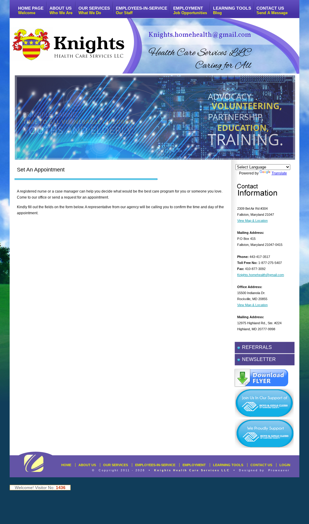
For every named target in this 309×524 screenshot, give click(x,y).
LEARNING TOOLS (232, 10)
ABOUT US (60, 10)
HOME (66, 465)
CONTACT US (272, 10)
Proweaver (279, 470)
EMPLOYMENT (190, 10)
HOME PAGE (30, 10)
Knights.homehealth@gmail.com (199, 35)
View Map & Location (252, 220)
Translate (279, 173)
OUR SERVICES (94, 10)
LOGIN (284, 465)
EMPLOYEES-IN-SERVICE (141, 10)
